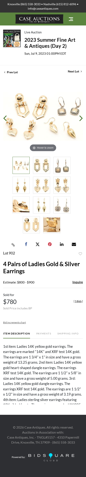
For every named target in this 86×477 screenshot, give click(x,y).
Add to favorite (80, 254)
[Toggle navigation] (71, 19)
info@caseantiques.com (43, 8)
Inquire (77, 282)
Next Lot (74, 71)
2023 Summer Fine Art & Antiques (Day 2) (49, 43)
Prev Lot (12, 72)
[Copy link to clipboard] (13, 244)
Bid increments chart (14, 322)
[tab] (16, 335)
